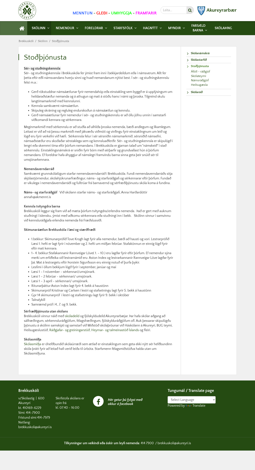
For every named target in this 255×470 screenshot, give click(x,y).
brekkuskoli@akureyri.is (174, 443)
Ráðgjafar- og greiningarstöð (69, 330)
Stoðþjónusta (60, 41)
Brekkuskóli (26, 41)
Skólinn (43, 41)
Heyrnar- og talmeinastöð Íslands (115, 330)
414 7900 (147, 443)
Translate (198, 406)
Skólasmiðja (32, 344)
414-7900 (33, 413)
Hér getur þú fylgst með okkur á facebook (125, 402)
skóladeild (72, 316)
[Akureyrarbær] (217, 14)
